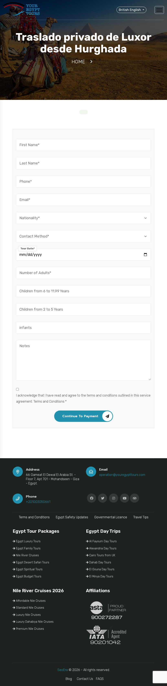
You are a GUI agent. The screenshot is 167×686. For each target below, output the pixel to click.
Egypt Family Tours (28, 548)
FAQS (100, 679)
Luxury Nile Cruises (28, 615)
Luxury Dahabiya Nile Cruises (34, 621)
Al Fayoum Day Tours (102, 541)
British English (130, 10)
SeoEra (62, 670)
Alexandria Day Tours (102, 548)
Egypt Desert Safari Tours (32, 562)
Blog (69, 679)
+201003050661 (38, 502)
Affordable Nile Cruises (30, 601)
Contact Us (85, 679)
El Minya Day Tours (100, 576)
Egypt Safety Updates (72, 517)
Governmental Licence (110, 517)
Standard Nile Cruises (29, 607)
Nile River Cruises (27, 555)
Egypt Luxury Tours (28, 541)
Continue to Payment (80, 416)
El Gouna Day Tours (101, 569)
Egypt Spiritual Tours (29, 569)
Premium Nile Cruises (29, 629)
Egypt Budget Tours (28, 576)
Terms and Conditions (34, 517)
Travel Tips (140, 517)
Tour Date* (27, 248)
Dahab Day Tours (99, 562)
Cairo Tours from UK (101, 555)
